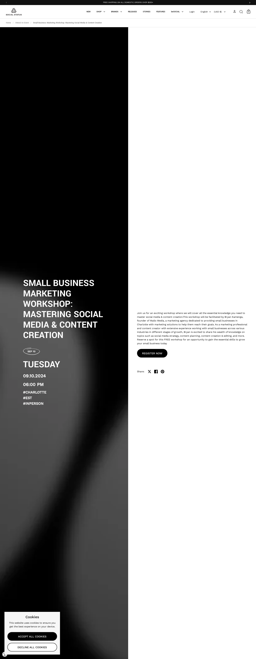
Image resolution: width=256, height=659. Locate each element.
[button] (241, 11)
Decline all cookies (32, 647)
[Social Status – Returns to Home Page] (14, 11)
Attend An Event (22, 22)
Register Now (152, 353)
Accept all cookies (32, 636)
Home (8, 22)
